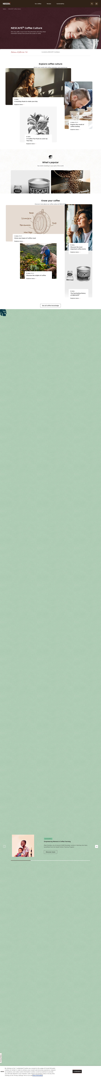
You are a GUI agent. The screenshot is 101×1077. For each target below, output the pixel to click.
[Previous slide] (4, 846)
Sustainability (60, 3)
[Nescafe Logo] (6, 3)
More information (38, 1075)
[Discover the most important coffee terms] (78, 228)
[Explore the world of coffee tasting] (78, 105)
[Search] (91, 3)
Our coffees (38, 3)
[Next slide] (96, 846)
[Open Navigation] (96, 3)
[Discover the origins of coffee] (38, 260)
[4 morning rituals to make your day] (38, 86)
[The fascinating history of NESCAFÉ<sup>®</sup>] (78, 274)
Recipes (49, 3)
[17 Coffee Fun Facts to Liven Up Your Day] (38, 123)
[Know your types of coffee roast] (38, 223)
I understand (77, 1071)
